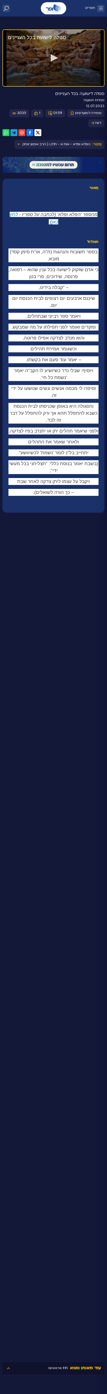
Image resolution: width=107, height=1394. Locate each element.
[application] (53, 58)
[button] (53, 57)
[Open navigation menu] (101, 8)
